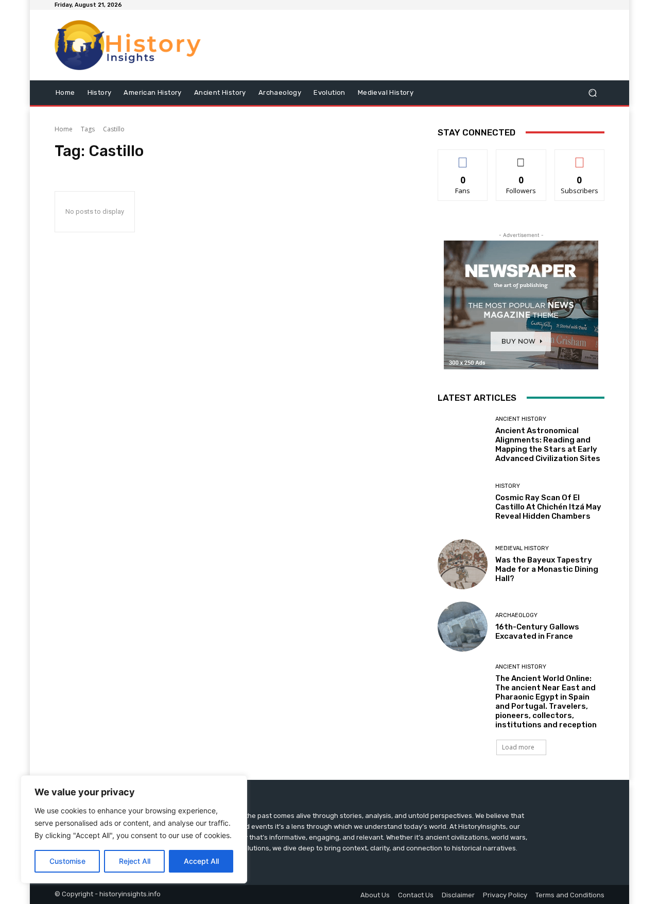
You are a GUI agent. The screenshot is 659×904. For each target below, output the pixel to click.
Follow (521, 157)
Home (64, 129)
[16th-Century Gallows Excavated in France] (463, 627)
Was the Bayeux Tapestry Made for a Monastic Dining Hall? (546, 569)
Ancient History (520, 419)
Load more (518, 747)
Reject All (134, 861)
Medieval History (522, 548)
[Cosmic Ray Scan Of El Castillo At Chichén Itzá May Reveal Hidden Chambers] (463, 502)
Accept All (201, 861)
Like (463, 157)
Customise (67, 861)
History (507, 486)
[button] (592, 92)
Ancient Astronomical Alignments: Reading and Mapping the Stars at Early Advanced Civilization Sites (547, 444)
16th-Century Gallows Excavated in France (537, 631)
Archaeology (516, 615)
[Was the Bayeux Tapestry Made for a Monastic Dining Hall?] (463, 564)
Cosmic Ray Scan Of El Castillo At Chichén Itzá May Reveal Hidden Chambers (548, 507)
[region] (134, 829)
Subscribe (580, 157)
